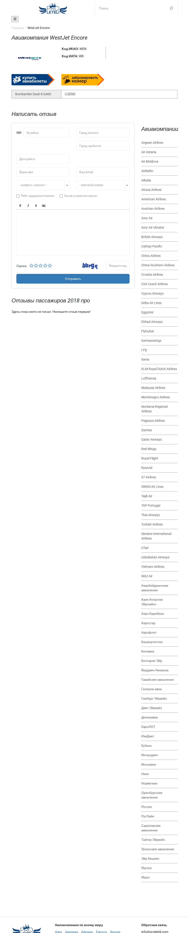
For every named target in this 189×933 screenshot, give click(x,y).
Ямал (145, 877)
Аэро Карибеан (152, 613)
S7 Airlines (148, 477)
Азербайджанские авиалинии (154, 588)
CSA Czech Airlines (154, 284)
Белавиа (147, 651)
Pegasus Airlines (153, 420)
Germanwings (151, 340)
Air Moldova (149, 161)
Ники (145, 774)
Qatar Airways (151, 439)
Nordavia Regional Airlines (154, 409)
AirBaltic (147, 171)
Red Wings (148, 449)
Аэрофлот (149, 632)
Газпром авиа (151, 689)
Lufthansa (148, 378)
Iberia (145, 359)
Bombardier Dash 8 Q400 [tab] (33, 94)
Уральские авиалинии (157, 849)
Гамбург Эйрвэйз (154, 698)
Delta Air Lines (151, 303)
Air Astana (148, 152)
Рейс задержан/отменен (37, 196)
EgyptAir (147, 312)
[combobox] (42, 185)
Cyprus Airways (152, 293)
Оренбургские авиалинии (151, 795)
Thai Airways (150, 515)
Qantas (146, 430)
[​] (73, 232)
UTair (145, 548)
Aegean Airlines (152, 142)
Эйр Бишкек (150, 858)
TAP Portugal (150, 505)
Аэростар (148, 623)
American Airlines (153, 199)
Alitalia (146, 180)
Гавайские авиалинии (157, 679)
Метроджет (149, 755)
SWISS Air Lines (152, 486)
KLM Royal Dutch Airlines (159, 369)
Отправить (73, 279)
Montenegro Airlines (155, 397)
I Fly (144, 350)
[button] (20, 205)
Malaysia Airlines (153, 388)
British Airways (152, 237)
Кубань (146, 745)
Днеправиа (149, 717)
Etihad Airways (152, 322)
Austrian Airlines (153, 208)
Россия (146, 807)
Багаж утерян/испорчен (80, 196)
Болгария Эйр (151, 661)
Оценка (21, 266)
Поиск (171, 8)
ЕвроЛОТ (148, 727)
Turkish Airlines (152, 524)
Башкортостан (152, 642)
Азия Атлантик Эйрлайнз (152, 602)
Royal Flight (149, 458)
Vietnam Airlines (152, 566)
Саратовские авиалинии (151, 828)
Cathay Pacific (151, 246)
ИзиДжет (147, 736)
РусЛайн (147, 816)
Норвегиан (149, 783)
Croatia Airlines (152, 274)
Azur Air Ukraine (152, 227)
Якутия (146, 868)
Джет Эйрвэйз (151, 708)
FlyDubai (147, 331)
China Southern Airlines (157, 265)
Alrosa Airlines (151, 190)
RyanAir (147, 468)
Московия (148, 764)
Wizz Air (147, 576)
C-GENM (70, 93)
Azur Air (147, 218)
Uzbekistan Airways (155, 557)
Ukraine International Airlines (156, 536)
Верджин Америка (154, 670)
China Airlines (151, 256)
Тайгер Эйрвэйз (153, 839)
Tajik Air (146, 496)
